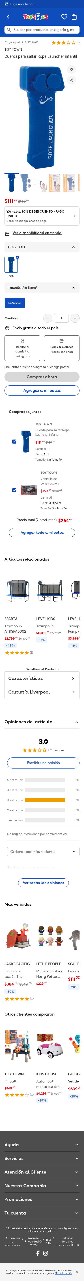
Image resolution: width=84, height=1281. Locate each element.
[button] (63, 42)
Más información (63, 1273)
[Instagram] (45, 1253)
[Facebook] (38, 1253)
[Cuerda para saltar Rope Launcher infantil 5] (69, 182)
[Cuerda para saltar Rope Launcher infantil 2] (26, 182)
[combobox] (43, 851)
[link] (18, 611)
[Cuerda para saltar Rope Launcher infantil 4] (54, 182)
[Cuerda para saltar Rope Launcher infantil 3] (40, 182)
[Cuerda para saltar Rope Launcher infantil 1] (11, 182)
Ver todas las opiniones (43, 883)
